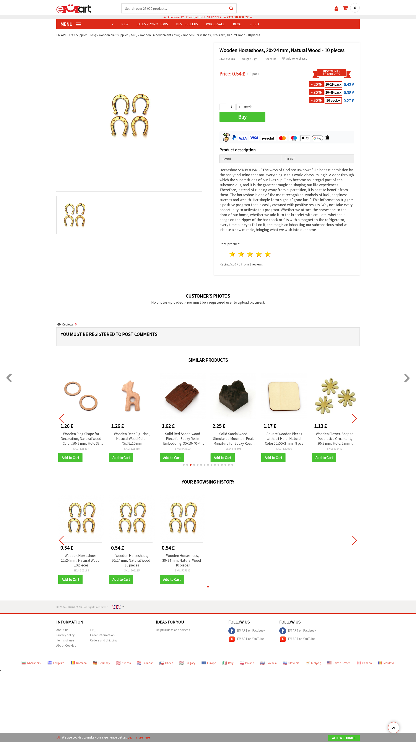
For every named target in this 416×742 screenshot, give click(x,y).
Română (81, 663)
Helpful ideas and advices (173, 630)
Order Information (102, 635)
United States (342, 663)
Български (34, 663)
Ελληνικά (59, 663)
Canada (367, 663)
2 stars (241, 254)
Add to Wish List (296, 58)
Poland (249, 663)
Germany (104, 663)
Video (254, 24)
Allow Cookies (343, 738)
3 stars (250, 254)
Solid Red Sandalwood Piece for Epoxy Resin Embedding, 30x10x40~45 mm (182, 438)
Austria (126, 663)
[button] (184, 465)
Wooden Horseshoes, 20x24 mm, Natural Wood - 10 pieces (81, 560)
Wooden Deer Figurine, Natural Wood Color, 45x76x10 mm (132, 438)
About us (62, 630)
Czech (169, 663)
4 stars (259, 254)
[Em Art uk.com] (73, 8)
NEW (124, 24)
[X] (58, 737)
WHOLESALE (215, 24)
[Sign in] (336, 8)
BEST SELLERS (187, 24)
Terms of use (65, 640)
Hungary (190, 663)
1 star (232, 254)
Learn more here (139, 737)
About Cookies (66, 645)
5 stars (267, 254)
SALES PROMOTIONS (152, 24)
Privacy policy (65, 635)
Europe (211, 663)
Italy (231, 663)
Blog (237, 24)
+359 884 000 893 (238, 17)
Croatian (148, 663)
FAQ (93, 630)
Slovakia (271, 663)
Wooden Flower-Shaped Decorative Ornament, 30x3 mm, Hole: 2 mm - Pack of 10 (335, 438)
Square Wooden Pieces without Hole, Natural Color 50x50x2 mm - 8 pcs (284, 438)
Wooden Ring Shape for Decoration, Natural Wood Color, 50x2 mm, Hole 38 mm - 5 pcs (81, 438)
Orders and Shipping (103, 640)
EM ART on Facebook (251, 630)
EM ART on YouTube (250, 639)
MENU (66, 24)
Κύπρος (316, 663)
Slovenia (293, 663)
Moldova (389, 663)
